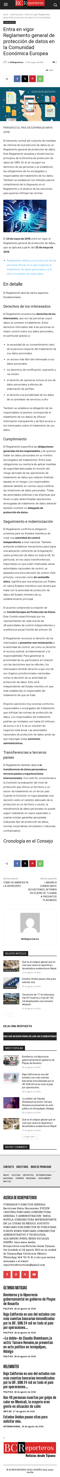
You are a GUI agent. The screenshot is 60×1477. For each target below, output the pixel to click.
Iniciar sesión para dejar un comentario (30, 1036)
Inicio (5, 14)
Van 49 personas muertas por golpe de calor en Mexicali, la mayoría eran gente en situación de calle (29, 1402)
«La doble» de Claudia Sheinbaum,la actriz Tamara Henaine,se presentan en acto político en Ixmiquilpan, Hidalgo (28, 1345)
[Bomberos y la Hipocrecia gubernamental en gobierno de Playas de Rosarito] (11, 1060)
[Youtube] (34, 1274)
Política (8, 1308)
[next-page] (11, 1014)
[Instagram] (16, 1274)
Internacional (16, 14)
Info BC (7, 1411)
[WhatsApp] (40, 78)
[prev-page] (5, 1014)
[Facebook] (17, 78)
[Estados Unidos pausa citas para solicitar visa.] (11, 983)
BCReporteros (16, 62)
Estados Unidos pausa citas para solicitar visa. (25, 1419)
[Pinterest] (32, 78)
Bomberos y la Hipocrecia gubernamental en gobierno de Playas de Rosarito (38, 1059)
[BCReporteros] (5, 62)
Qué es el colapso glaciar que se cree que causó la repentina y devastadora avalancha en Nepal (39, 965)
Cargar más (28, 1136)
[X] (25, 78)
